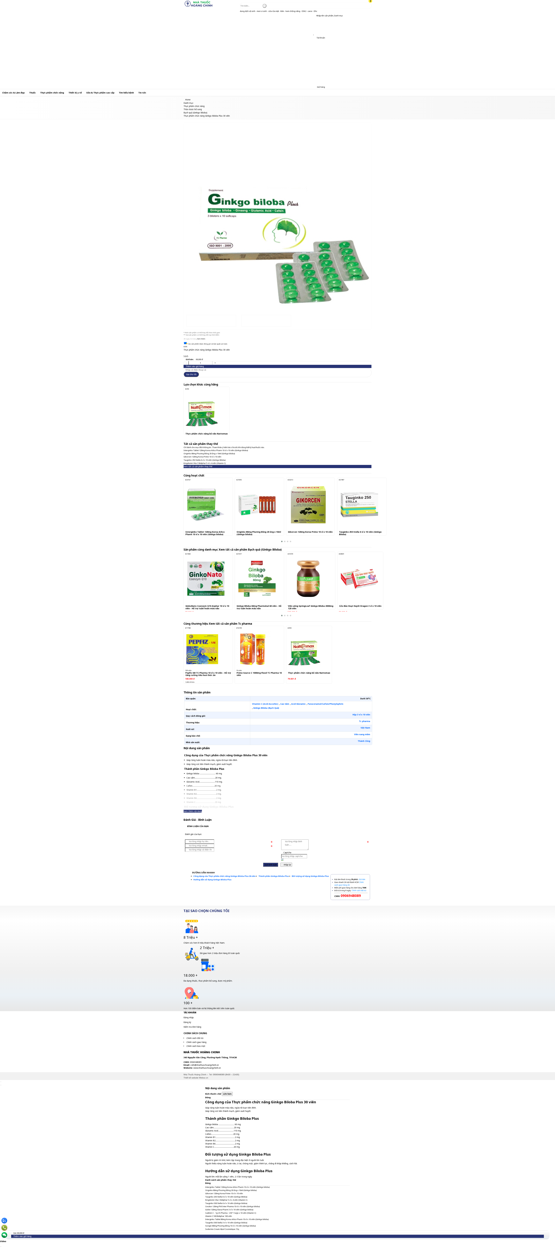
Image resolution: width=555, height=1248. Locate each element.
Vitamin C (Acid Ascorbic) (265, 703)
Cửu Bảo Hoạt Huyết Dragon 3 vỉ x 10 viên (360, 606)
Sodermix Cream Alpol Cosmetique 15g (222, 1229)
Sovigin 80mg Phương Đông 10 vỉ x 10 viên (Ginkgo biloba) (230, 1225)
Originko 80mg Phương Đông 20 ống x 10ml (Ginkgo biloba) (209, 453)
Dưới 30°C (365, 698)
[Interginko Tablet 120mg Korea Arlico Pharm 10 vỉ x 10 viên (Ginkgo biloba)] (205, 504)
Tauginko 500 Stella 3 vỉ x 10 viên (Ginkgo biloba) (226, 1222)
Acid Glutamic (298, 703)
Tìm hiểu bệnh (126, 92)
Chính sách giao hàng (196, 1042)
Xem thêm (201, 339)
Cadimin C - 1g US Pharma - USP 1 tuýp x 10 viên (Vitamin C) (230, 1213)
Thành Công (364, 741)
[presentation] (188, 211)
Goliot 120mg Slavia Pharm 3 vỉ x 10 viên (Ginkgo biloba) (229, 1209)
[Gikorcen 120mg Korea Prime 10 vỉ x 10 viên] (308, 504)
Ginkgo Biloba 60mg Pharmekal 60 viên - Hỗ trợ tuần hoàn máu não (259, 607)
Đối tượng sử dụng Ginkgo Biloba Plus (310, 876)
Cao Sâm (284, 703)
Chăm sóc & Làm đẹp (13, 92)
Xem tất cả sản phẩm (250, 549)
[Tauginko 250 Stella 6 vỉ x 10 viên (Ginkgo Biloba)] (359, 504)
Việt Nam (365, 727)
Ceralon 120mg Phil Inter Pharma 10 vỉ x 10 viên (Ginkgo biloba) (232, 1206)
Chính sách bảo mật (195, 1046)
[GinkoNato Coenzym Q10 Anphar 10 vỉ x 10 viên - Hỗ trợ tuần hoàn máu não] (205, 578)
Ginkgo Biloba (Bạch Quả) (266, 708)
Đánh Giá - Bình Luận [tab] (198, 820)
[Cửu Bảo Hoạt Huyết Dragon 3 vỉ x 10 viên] (359, 578)
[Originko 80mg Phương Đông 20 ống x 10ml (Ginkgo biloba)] (257, 504)
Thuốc (32, 92)
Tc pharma (364, 721)
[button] (314, 16)
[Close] (0, 1081)
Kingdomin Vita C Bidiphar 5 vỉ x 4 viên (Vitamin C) (205, 463)
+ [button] (215, 363)
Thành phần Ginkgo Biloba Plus (273, 876)
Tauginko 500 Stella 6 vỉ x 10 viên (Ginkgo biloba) (226, 1203)
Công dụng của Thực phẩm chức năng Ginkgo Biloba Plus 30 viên (224, 876)
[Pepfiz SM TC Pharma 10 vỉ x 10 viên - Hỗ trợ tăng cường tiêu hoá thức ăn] (202, 649)
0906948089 (218, 1074)
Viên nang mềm (362, 734)
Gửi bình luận (270, 864)
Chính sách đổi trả (194, 1038)
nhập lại (287, 864)
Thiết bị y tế (75, 92)
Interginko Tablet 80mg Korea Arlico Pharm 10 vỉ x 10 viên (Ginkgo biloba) (237, 1219)
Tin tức (142, 92)
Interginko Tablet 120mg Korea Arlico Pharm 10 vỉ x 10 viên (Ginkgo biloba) (216, 450)
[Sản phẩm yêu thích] (314, 33)
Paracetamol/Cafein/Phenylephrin (325, 703)
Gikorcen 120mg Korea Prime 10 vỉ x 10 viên (202, 456)
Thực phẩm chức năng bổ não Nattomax (206, 434)
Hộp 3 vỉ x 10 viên (361, 714)
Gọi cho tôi (191, 374)
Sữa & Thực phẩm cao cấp (100, 92)
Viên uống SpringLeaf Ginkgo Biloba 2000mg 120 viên (310, 607)
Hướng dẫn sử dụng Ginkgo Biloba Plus (212, 879)
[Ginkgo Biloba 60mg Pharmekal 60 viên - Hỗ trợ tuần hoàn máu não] (257, 578)
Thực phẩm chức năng (52, 92)
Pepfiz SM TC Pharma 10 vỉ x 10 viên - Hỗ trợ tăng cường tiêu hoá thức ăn (208, 674)
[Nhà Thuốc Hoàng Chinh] (198, 6)
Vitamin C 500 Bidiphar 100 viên (218, 1216)
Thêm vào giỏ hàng (194, 366)
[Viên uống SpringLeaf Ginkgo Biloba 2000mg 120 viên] (308, 578)
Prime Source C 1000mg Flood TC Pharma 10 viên (259, 674)
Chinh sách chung (195, 1033)
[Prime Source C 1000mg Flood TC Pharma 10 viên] (253, 649)
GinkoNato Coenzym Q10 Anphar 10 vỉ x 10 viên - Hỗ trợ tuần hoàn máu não (207, 607)
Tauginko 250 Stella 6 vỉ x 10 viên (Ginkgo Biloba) (205, 460)
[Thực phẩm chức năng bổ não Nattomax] (202, 410)
